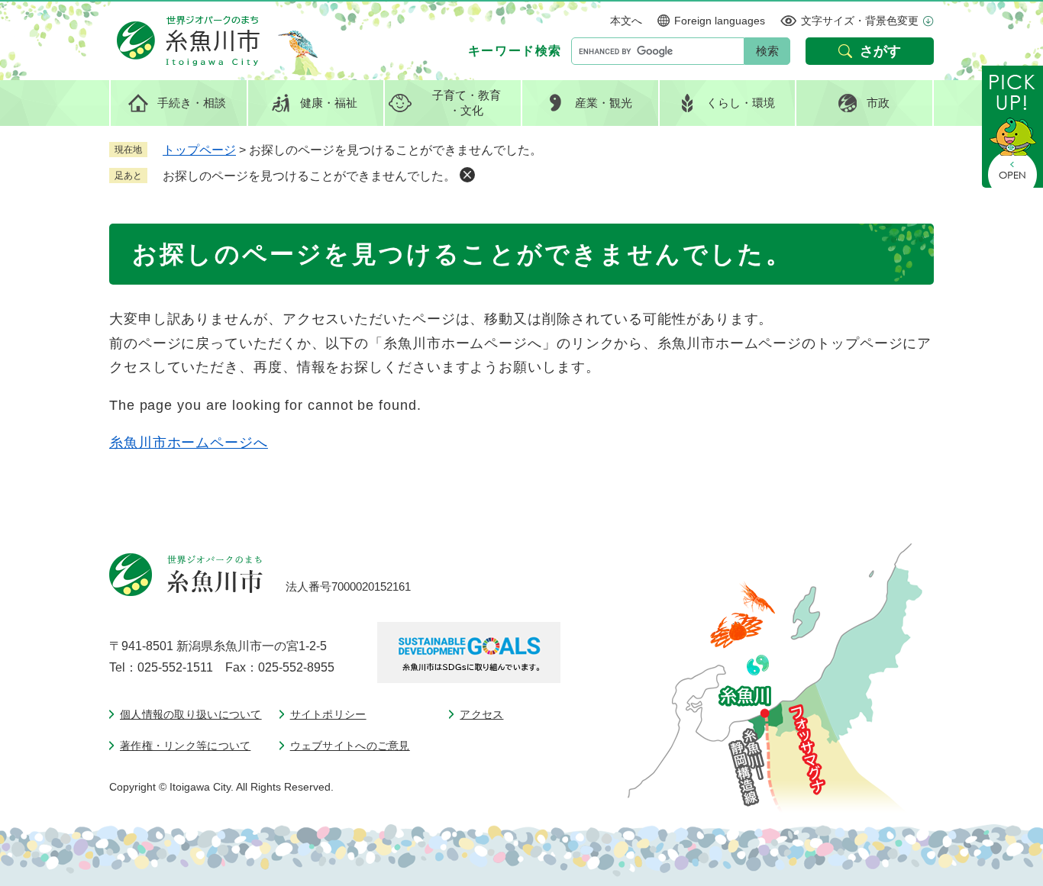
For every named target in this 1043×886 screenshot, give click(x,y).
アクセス (481, 714)
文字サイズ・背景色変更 (860, 20)
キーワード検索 (515, 50)
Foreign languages (719, 20)
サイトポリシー (328, 714)
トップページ (199, 149)
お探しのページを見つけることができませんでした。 (309, 175)
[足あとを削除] (467, 174)
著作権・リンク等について (185, 745)
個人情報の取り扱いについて (191, 714)
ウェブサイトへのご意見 (350, 745)
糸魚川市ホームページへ (188, 442)
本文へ (626, 20)
